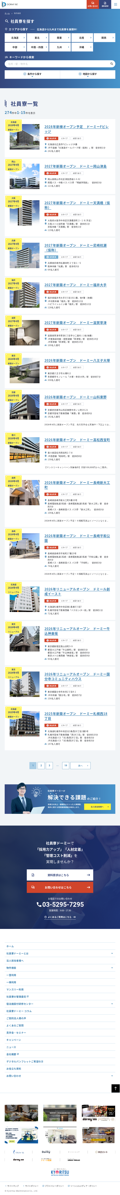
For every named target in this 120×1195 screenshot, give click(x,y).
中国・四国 (37, 47)
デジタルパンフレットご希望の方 (24, 1061)
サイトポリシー (31, 1185)
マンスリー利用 (15, 989)
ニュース (11, 1047)
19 (65, 765)
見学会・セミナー (16, 1032)
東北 (37, 37)
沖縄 (81, 47)
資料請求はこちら (50, 875)
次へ (80, 765)
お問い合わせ (93, 4)
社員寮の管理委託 (16, 996)
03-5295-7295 (63, 904)
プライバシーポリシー (54, 1185)
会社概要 (11, 1054)
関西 (103, 37)
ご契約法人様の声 (16, 1018)
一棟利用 (11, 982)
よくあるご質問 (15, 1025)
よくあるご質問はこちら (60, 916)
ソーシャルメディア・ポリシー (83, 1185)
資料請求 (105, 4)
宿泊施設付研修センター (20, 1004)
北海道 (15, 37)
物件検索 (11, 967)
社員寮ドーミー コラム (19, 1011)
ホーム (7, 13)
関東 (59, 37)
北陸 (81, 37)
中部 (14, 47)
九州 (59, 47)
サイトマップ (13, 1185)
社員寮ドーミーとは (17, 953)
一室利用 (11, 975)
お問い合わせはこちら (51, 887)
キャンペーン (13, 1040)
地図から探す (88, 74)
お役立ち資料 (13, 1068)
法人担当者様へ (15, 960)
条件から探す (33, 74)
